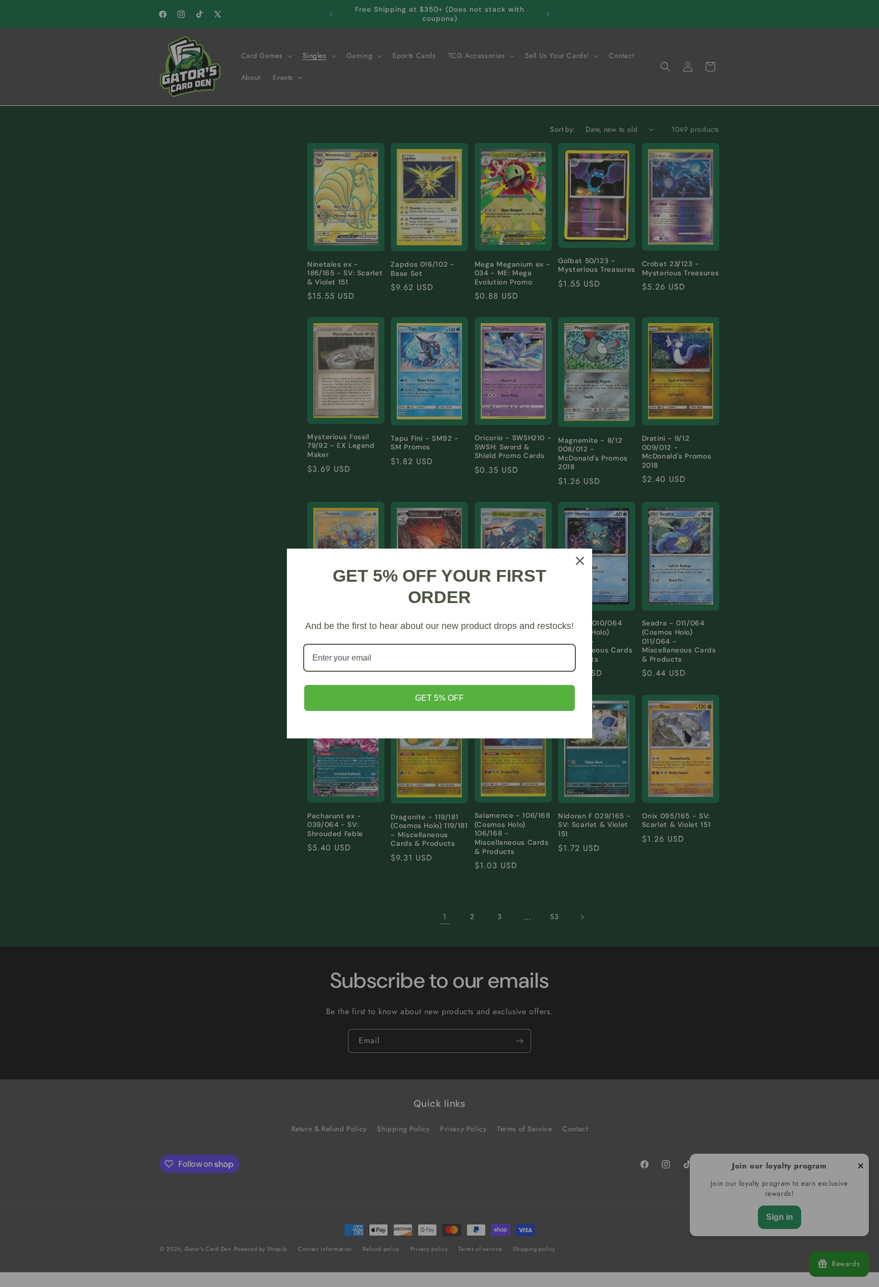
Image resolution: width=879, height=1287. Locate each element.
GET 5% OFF (439, 698)
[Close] (580, 561)
